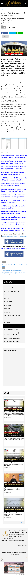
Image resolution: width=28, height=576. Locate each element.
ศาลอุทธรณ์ (13, 274)
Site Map (24, 545)
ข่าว (3, 264)
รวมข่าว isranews (9, 326)
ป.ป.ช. (17, 274)
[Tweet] (12, 33)
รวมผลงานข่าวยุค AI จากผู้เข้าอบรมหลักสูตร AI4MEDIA (12, 334)
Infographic (8, 319)
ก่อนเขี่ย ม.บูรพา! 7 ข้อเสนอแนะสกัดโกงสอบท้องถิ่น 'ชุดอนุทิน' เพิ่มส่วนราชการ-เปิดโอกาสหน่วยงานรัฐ (14, 415)
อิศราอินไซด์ (7, 322)
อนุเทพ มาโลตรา (14, 272)
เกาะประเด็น (7, 305)
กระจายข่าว (7, 308)
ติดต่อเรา (19, 545)
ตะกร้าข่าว (7, 312)
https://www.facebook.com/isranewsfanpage (14, 248)
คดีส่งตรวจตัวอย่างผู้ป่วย (8, 270)
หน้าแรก (3, 10)
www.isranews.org (15, 83)
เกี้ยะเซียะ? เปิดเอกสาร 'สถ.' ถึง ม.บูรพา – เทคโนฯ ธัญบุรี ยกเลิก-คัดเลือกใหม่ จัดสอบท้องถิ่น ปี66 (13, 514)
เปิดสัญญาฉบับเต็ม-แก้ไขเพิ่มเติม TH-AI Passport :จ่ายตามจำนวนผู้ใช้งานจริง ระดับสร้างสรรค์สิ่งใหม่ (13, 464)
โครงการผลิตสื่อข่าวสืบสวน (11, 342)
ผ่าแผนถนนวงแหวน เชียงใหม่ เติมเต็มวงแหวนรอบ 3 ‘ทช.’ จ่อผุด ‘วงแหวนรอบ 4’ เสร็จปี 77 (14, 439)
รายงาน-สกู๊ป (8, 302)
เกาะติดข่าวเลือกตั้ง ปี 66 (11, 329)
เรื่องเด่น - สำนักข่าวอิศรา (11, 288)
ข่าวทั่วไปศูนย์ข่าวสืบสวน (11, 264)
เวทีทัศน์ (6, 298)
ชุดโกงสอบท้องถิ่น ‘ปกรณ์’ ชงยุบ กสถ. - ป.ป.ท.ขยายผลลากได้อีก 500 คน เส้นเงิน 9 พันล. (13, 489)
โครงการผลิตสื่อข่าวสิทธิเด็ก (12, 338)
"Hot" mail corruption (12, 315)
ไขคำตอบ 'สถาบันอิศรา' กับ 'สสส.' (13, 291)
